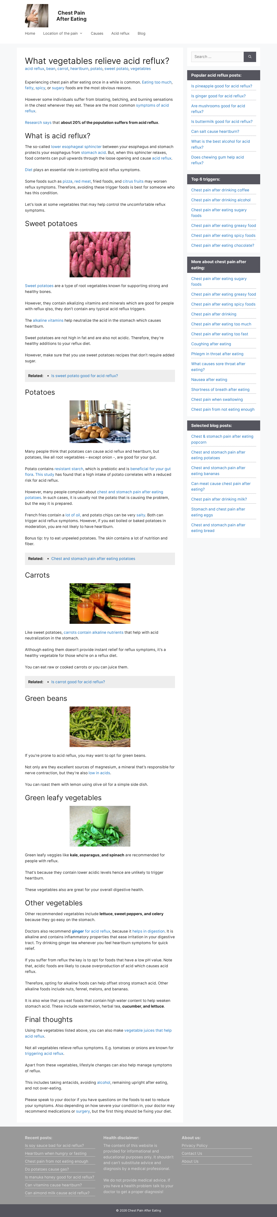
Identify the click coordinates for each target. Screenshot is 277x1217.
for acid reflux (91, 931)
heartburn (79, 68)
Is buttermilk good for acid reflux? (222, 121)
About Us (190, 1161)
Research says (38, 122)
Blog (141, 33)
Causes (97, 33)
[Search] (250, 57)
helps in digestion (148, 931)
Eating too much (157, 82)
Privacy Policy (195, 1145)
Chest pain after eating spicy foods (223, 235)
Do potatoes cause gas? (47, 1169)
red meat (82, 181)
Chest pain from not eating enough (222, 409)
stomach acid (93, 152)
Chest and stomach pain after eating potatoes (93, 558)
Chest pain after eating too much (221, 324)
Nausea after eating (209, 379)
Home (30, 33)
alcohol (103, 1082)
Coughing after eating (211, 344)
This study (44, 474)
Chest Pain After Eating (71, 16)
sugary (58, 88)
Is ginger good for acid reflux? (218, 96)
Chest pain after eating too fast (219, 334)
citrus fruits (133, 181)
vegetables (140, 68)
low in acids (99, 773)
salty (140, 515)
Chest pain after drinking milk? (219, 499)
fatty (29, 88)
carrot (62, 68)
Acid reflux (120, 33)
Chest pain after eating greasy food (223, 225)
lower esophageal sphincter (76, 146)
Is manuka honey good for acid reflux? (59, 1177)
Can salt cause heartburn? (215, 131)
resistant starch (69, 468)
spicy (40, 88)
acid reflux (34, 68)
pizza (67, 181)
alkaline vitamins (48, 320)
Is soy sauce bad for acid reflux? (54, 1145)
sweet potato (116, 68)
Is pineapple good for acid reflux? (221, 86)
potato (96, 68)
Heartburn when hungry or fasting (56, 1153)
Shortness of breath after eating (220, 389)
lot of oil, (73, 515)
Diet (28, 169)
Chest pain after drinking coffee (220, 190)
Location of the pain (60, 33)
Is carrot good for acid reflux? (78, 682)
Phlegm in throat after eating (217, 354)
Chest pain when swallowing (217, 399)
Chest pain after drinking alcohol (221, 200)
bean (50, 68)
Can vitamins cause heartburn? (53, 1185)
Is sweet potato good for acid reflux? (84, 375)
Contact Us (192, 1153)
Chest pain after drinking (213, 314)
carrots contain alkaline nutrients (93, 632)
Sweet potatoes (39, 285)
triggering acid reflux (44, 1053)
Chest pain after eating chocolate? (222, 245)
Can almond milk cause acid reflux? (57, 1193)
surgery (83, 1111)
